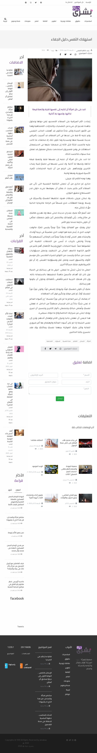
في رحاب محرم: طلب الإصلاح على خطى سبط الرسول (68, 443)
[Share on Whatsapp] (75, 54)
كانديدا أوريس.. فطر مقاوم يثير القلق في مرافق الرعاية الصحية (16, 584)
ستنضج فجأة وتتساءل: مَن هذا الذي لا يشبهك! (9, 113)
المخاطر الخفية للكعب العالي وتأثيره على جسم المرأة (9, 159)
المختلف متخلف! (37, 440)
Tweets (20, 626)
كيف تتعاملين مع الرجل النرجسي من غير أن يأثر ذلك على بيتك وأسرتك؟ (15, 566)
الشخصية (49, 341)
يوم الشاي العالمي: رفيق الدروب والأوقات (68, 496)
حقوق (77, 21)
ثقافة (45, 21)
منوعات (27, 21)
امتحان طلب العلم (9, 177)
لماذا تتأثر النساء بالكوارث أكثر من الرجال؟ (9, 319)
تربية (5, 21)
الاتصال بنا (69, 2)
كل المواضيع (79, 2)
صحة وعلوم (15, 21)
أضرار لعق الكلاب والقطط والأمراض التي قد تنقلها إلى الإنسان (9, 194)
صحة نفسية (67, 341)
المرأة (89, 341)
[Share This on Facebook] (60, 54)
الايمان (82, 341)
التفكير (75, 341)
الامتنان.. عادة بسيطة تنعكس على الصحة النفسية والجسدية (9, 220)
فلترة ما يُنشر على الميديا (9, 72)
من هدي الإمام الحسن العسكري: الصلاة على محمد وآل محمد (15, 548)
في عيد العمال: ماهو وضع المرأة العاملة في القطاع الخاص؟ (10, 394)
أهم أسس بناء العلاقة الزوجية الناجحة (9, 436)
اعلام (37, 21)
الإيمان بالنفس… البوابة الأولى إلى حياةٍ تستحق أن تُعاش (9, 91)
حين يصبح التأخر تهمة (16, 532)
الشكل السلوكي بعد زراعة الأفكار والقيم (9, 352)
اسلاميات (88, 21)
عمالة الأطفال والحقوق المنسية (9, 252)
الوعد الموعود (37, 466)
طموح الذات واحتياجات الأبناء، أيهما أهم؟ (34, 496)
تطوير (54, 21)
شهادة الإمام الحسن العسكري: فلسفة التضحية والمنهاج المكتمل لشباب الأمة (16, 500)
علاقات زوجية (65, 21)
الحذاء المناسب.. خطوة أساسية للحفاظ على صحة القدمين (9, 135)
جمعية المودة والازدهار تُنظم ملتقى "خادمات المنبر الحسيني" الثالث (69, 470)
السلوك (57, 341)
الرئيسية (88, 2)
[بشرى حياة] (82, 11)
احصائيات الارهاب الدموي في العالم (9, 283)
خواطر (67, 694)
